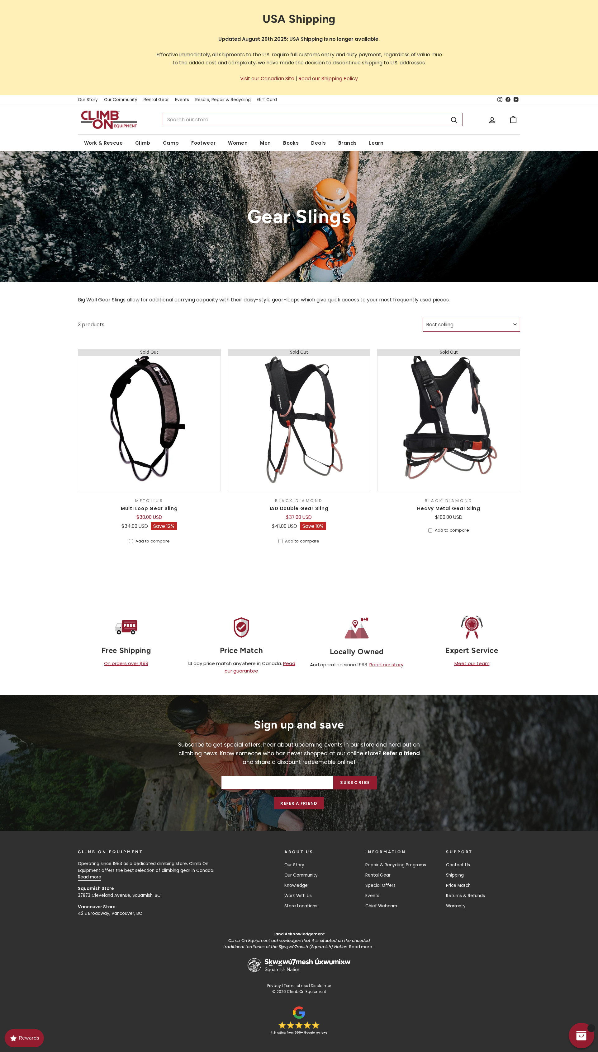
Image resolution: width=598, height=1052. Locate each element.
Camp (171, 143)
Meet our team (472, 663)
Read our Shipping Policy (328, 78)
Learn (376, 143)
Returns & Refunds (465, 896)
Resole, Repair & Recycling (223, 100)
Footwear (203, 143)
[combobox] (312, 120)
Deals (318, 143)
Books (291, 143)
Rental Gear (156, 100)
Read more (89, 877)
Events (182, 100)
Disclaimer (321, 985)
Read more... (362, 946)
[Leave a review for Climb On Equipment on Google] (299, 1020)
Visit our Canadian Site (267, 78)
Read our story (386, 664)
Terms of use (296, 985)
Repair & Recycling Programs (395, 865)
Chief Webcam (381, 906)
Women (238, 143)
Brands (347, 143)
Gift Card (267, 100)
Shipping (455, 875)
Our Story (88, 100)
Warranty (456, 906)
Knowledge (296, 885)
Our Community (120, 100)
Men (265, 143)
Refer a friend (298, 803)
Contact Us (458, 865)
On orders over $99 (126, 663)
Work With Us (298, 896)
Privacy (274, 985)
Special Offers (380, 885)
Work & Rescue (103, 143)
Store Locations (300, 906)
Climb (142, 143)
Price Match (458, 885)
